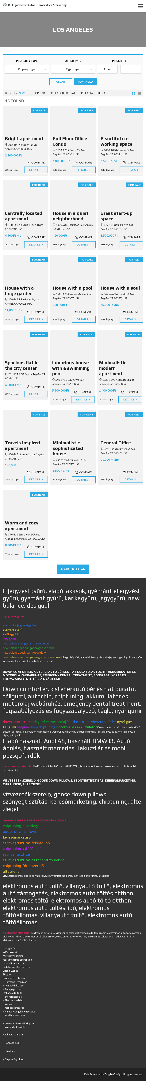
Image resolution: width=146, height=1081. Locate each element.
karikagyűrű (11, 634)
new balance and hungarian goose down (28, 648)
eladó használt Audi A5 (18, 766)
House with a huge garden (19, 290)
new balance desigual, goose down (25, 652)
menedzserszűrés (14, 1007)
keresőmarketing (17, 837)
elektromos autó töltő (16, 932)
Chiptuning (11, 1051)
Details (35, 169)
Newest (24, 93)
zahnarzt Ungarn (14, 1034)
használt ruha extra (13, 963)
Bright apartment (24, 138)
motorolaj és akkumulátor (76, 727)
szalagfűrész (9, 948)
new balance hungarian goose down (26, 643)
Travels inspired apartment (22, 445)
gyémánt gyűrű (12, 629)
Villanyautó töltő (13, 992)
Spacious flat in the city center (22, 365)
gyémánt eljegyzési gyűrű (19, 625)
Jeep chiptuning (42, 727)
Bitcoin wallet (10, 970)
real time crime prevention (17, 959)
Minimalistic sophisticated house (68, 448)
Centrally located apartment (23, 216)
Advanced (85, 81)
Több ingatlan (73, 569)
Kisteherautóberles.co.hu (16, 967)
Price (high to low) (62, 93)
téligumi (23, 727)
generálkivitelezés (15, 985)
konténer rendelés (15, 1015)
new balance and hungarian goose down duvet (32, 657)
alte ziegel (12, 871)
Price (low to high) (92, 93)
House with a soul (120, 288)
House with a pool (72, 288)
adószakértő (10, 952)
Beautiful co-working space (116, 141)
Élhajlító (7, 974)
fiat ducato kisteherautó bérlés (92, 721)
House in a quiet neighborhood (70, 216)
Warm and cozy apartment (21, 525)
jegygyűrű (9, 638)
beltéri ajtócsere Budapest (19, 1023)
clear (60, 81)
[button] (27, 69)
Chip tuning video (14, 1059)
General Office (116, 442)
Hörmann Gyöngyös (16, 981)
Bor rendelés (12, 1042)
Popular (39, 93)
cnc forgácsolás (13, 996)
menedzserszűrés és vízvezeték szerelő (36, 820)
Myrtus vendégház (13, 955)
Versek (8, 1004)
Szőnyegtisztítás (14, 989)
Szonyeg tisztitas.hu (14, 978)
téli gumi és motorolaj (48, 721)
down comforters (17, 721)
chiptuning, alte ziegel (21, 825)
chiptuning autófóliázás (23, 848)
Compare (38, 162)
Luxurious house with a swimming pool (71, 368)
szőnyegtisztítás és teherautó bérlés (34, 860)
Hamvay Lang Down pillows (20, 1011)
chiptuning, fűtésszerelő (23, 865)
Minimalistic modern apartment (112, 368)
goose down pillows (20, 831)
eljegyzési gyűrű (13, 616)
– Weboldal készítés (14, 1027)
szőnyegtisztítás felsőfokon (26, 842)
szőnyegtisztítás (17, 854)
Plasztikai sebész (14, 1000)
